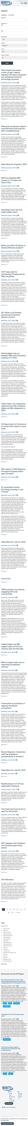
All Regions (4, 36)
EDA (10, 1003)
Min (2, 25)
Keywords (3, 17)
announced (4, 255)
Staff (10, 1095)
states (10, 1073)
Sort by (3, 43)
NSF (5, 1003)
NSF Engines (6, 1006)
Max (2, 31)
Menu (22, 3)
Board (10, 1093)
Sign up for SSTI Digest (10, 1107)
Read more (4, 119)
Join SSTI (9, 1103)
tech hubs (16, 1003)
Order (2, 49)
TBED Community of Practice (12, 1100)
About (9, 1091)
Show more (4, 964)
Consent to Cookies (7, 1123)
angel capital (6, 1039)
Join (18, 1091)
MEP (5, 1073)
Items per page (5, 55)
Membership (12, 1096)
